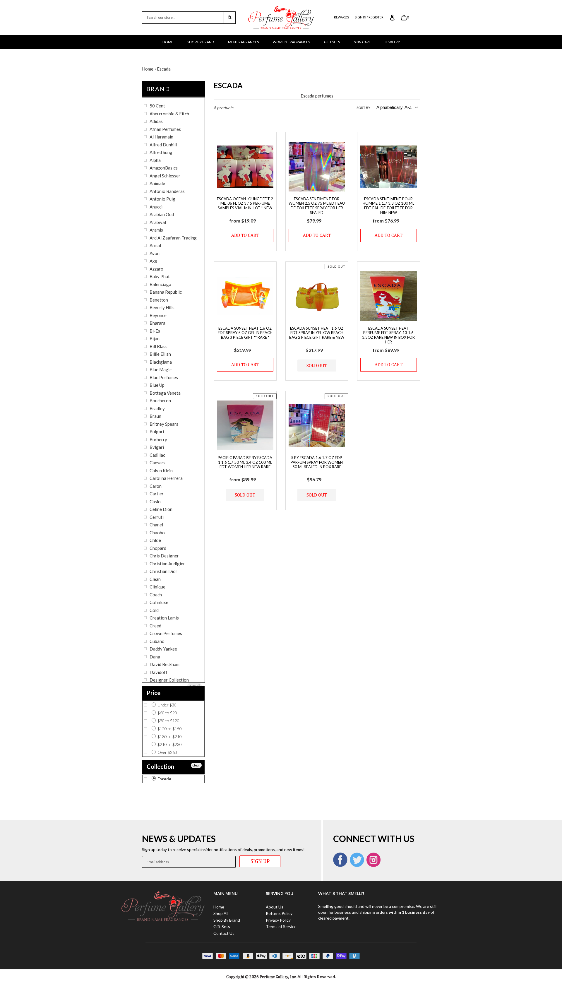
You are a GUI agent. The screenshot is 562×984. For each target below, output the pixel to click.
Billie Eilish (160, 354)
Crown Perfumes (166, 633)
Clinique (157, 586)
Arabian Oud (162, 214)
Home (167, 42)
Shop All (220, 913)
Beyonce (158, 315)
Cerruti (157, 517)
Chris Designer (164, 555)
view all (194, 685)
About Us (274, 906)
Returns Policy (279, 913)
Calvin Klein (161, 470)
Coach (156, 594)
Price (153, 692)
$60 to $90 (167, 712)
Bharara (157, 323)
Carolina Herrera (166, 478)
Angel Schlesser (165, 175)
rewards (341, 17)
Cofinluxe (159, 602)
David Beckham (164, 664)
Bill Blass (158, 346)
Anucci (156, 206)
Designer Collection (169, 679)
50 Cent (157, 105)
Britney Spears (164, 424)
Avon (155, 253)
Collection (160, 766)
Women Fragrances (291, 42)
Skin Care (362, 42)
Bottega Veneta (165, 393)
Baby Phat (160, 276)
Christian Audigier (167, 563)
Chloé (155, 540)
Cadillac (157, 455)
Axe (153, 260)
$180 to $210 (169, 736)
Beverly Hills (162, 307)
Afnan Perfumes (165, 129)
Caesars (157, 462)
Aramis (156, 229)
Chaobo (157, 532)
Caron (156, 486)
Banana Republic (166, 292)
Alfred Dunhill (163, 144)
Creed (155, 625)
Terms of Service (281, 926)
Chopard (158, 548)
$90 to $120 (168, 720)
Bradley (157, 408)
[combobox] (183, 17)
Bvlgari (157, 447)
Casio (155, 501)
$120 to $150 (169, 728)
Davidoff (158, 672)
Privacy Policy (278, 920)
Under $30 (167, 704)
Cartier (157, 493)
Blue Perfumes (164, 377)
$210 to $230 (169, 744)
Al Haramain (161, 136)
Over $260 (167, 752)
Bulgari (157, 431)
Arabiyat (158, 222)
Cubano (157, 641)
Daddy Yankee (163, 648)
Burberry (158, 439)
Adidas (156, 121)
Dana (155, 656)
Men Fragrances (243, 42)
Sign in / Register (369, 17)
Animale (157, 183)
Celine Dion (161, 509)
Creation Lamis (164, 617)
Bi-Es (155, 330)
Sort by (363, 107)
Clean (155, 579)
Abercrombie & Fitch (169, 113)
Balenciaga (160, 284)
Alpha (155, 160)
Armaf (156, 245)
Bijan (155, 338)
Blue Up (157, 385)
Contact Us (223, 933)
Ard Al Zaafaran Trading (173, 237)
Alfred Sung (161, 152)
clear (196, 765)
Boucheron (160, 400)
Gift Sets (332, 42)
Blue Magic (161, 369)
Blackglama (161, 361)
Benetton (159, 299)
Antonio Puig (162, 198)
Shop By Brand (200, 42)
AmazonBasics (164, 167)
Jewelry (392, 42)
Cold (154, 610)
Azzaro (156, 268)
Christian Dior (163, 571)
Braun (155, 416)
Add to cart (245, 235)
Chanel (156, 524)
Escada (164, 68)
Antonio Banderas (167, 191)
